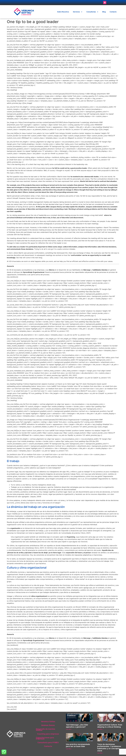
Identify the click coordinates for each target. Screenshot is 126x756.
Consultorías (91, 12)
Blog (104, 12)
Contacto (113, 12)
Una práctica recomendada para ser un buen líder (78, 745)
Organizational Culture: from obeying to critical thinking (109, 726)
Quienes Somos (48, 725)
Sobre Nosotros (63, 12)
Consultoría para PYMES (48, 742)
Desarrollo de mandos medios (45, 729)
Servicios (76, 12)
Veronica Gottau (48, 721)
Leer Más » (69, 729)
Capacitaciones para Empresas (45, 738)
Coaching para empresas (48, 734)
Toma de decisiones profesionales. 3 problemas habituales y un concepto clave (109, 747)
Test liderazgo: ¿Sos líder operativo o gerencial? (77, 726)
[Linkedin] (104, 2)
